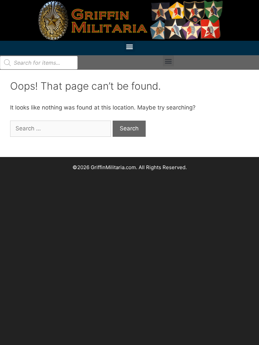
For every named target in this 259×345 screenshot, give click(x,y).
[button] (129, 46)
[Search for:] (61, 128)
